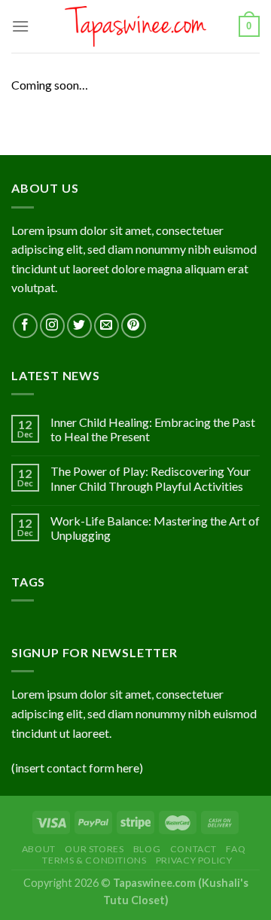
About (39, 849)
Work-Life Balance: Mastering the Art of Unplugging (155, 527)
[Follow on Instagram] (52, 325)
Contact (193, 849)
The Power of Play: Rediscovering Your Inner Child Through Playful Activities (150, 478)
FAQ (235, 849)
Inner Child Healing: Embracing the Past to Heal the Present (152, 429)
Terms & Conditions (94, 860)
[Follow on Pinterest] (133, 325)
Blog (146, 849)
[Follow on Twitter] (79, 325)
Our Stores (94, 849)
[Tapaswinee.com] (136, 26)
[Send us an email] (106, 325)
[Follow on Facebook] (25, 325)
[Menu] (20, 26)
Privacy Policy (194, 860)
